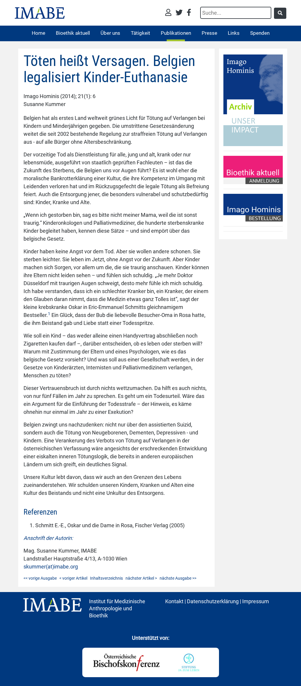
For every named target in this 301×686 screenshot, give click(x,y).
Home (38, 33)
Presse (209, 33)
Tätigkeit (140, 33)
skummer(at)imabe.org (51, 566)
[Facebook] (189, 13)
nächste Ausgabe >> (178, 578)
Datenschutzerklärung (213, 601)
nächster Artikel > (141, 578)
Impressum (255, 601)
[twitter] (180, 13)
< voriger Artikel (73, 578)
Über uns (110, 33)
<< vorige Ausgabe (40, 578)
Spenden (260, 33)
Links (234, 33)
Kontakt (174, 601)
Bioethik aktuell (73, 33)
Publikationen (176, 33)
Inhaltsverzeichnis (106, 578)
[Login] (169, 13)
